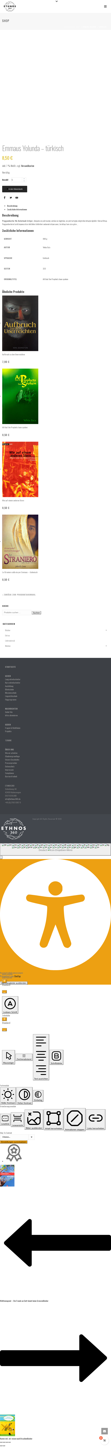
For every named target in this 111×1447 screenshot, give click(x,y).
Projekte (8, 731)
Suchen (36, 613)
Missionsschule (10, 692)
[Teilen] (6, 1442)
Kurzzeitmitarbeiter (12, 682)
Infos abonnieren (11, 715)
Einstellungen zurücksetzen (13, 1142)
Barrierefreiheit (11, 776)
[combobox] (55, 849)
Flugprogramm (10, 699)
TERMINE (8, 740)
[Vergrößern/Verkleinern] (1, 1442)
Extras (7, 635)
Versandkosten (27, 166)
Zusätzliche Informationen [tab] (17, 209)
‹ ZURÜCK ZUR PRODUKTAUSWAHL (19, 594)
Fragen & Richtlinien (12, 727)
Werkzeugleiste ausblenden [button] (13, 983)
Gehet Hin (8, 711)
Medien (7, 645)
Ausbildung (9, 686)
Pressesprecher (11, 762)
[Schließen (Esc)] (9, 1442)
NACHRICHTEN (11, 708)
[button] (1, 857)
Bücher (7, 630)
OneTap (17, 976)
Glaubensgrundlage (12, 756)
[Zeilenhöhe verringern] (4, 1029)
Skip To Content (6, 1132)
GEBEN (8, 724)
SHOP (78, 27)
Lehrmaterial (10, 640)
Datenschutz (10, 766)
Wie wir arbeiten (11, 752)
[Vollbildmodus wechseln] (4, 1442)
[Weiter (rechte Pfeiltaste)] (4, 1445)
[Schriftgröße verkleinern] (4, 991)
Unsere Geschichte (12, 759)
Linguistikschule (11, 696)
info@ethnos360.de (12, 798)
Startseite (69, 27)
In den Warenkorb (16, 189)
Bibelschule (9, 689)
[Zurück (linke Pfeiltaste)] (1, 1445)
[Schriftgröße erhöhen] (4, 981)
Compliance (9, 773)
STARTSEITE (10, 666)
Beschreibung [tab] (12, 205)
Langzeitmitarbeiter (12, 679)
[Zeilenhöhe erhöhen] (4, 1019)
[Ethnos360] (13, 828)
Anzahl (5, 179)
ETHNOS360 (9, 785)
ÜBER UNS (9, 749)
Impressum (9, 769)
